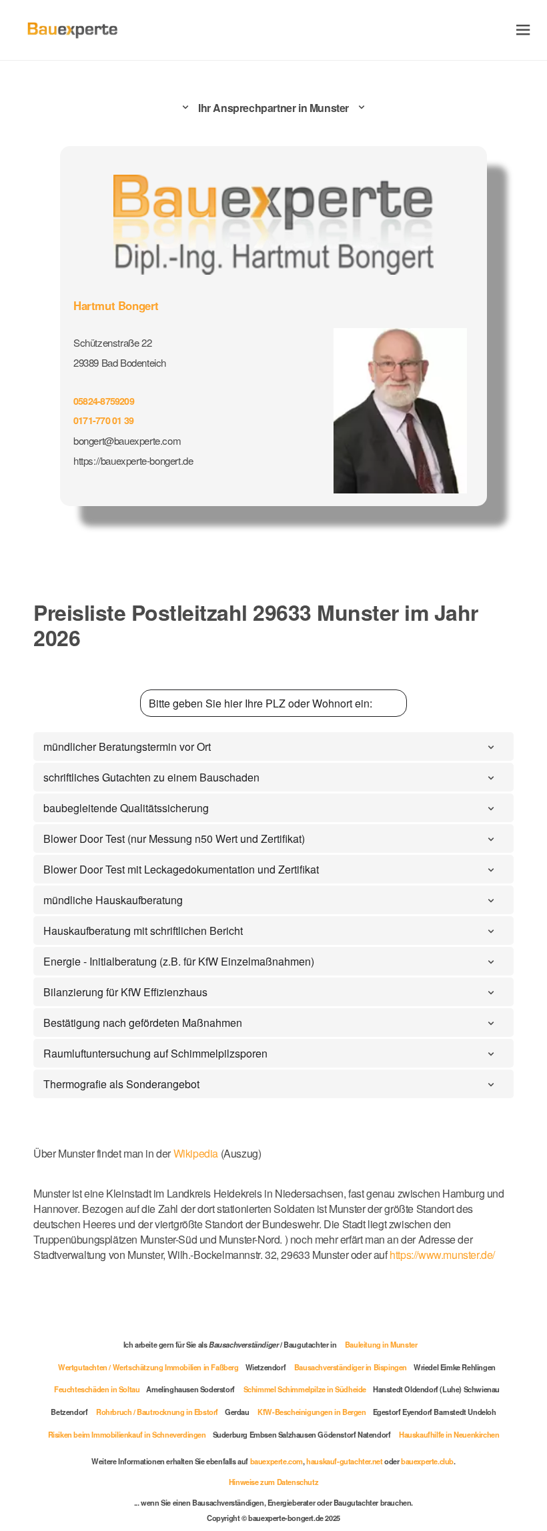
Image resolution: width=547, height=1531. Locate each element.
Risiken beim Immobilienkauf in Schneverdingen (127, 1434)
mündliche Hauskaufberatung (113, 900)
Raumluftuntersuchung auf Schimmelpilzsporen (155, 1053)
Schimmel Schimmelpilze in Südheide (304, 1389)
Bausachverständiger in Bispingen (350, 1367)
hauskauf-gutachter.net (344, 1461)
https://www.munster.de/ (442, 1254)
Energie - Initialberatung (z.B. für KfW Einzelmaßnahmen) (178, 961)
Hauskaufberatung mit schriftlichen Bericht (143, 930)
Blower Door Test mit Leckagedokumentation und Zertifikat (181, 869)
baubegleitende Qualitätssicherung (126, 808)
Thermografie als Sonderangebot (121, 1084)
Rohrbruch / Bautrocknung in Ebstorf (157, 1411)
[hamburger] (523, 29)
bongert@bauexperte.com (127, 440)
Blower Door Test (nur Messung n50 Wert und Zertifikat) (174, 838)
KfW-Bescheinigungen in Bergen (311, 1411)
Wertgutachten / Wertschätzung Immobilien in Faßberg (148, 1367)
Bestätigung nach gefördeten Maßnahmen (142, 1022)
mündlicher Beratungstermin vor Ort (127, 746)
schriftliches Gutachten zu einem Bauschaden (151, 777)
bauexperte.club (427, 1461)
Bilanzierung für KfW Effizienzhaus (125, 992)
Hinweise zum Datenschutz (273, 1481)
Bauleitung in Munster (381, 1344)
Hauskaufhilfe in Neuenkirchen (449, 1434)
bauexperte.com (276, 1461)
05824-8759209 (103, 400)
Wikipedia (197, 1153)
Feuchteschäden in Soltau (96, 1389)
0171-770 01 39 (103, 420)
